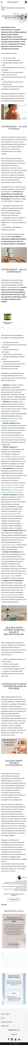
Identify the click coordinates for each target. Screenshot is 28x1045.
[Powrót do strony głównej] (2, 6)
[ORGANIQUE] (12, 2)
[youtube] (16, 1039)
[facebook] (8, 1039)
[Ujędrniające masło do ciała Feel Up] (8, 315)
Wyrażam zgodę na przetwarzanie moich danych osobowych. (14, 998)
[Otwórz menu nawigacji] (1, 2)
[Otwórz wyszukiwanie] (22, 2)
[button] (2, 327)
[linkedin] (19, 1039)
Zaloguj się (14, 900)
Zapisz (14, 993)
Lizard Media (16, 1043)
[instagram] (12, 1039)
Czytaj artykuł (14, 944)
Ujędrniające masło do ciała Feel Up (7, 323)
